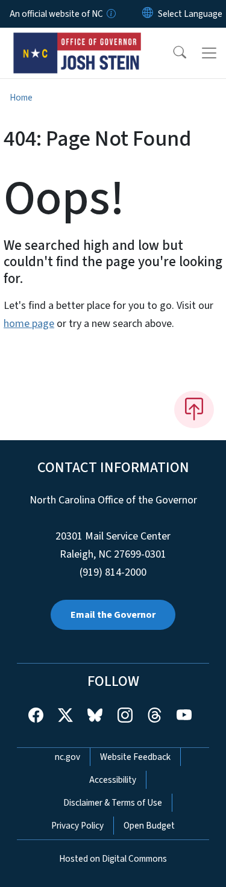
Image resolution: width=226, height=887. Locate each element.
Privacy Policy (77, 825)
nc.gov (67, 757)
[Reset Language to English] (147, 14)
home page (29, 323)
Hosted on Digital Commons (113, 858)
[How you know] (110, 14)
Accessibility (112, 779)
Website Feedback (135, 757)
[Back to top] (194, 409)
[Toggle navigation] (209, 53)
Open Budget (149, 825)
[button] (171, 53)
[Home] (77, 41)
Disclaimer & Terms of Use (112, 802)
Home (21, 97)
